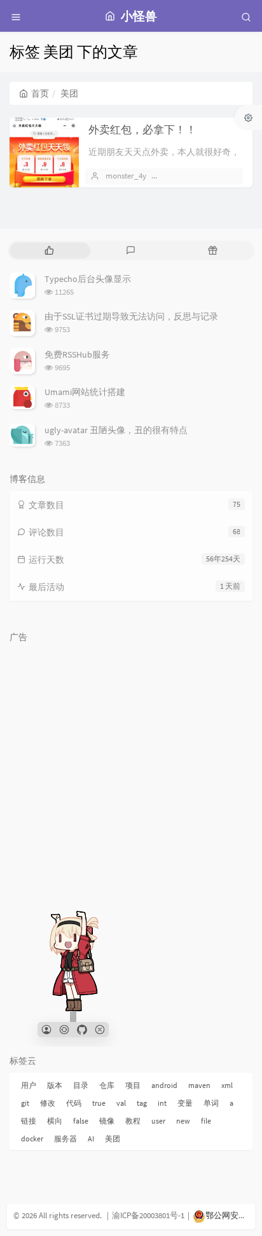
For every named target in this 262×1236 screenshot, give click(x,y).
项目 (133, 1085)
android (164, 1085)
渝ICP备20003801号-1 (148, 1215)
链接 (28, 1120)
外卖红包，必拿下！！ (142, 130)
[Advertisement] (131, 779)
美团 (112, 1138)
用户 (28, 1085)
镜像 (106, 1120)
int (162, 1103)
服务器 (65, 1138)
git (25, 1103)
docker (32, 1138)
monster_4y (126, 175)
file (206, 1120)
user (158, 1120)
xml (227, 1085)
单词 (211, 1103)
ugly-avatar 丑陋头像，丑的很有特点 (116, 430)
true (99, 1103)
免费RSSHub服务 (77, 354)
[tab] (49, 250)
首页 (40, 93)
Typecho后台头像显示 (88, 279)
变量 (185, 1103)
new (183, 1120)
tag (142, 1103)
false (80, 1120)
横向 (54, 1120)
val (121, 1103)
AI (91, 1138)
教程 (133, 1120)
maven (199, 1085)
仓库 (106, 1085)
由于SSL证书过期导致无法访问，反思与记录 (131, 316)
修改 (47, 1103)
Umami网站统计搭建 (85, 392)
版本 (54, 1085)
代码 (73, 1103)
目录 (80, 1085)
